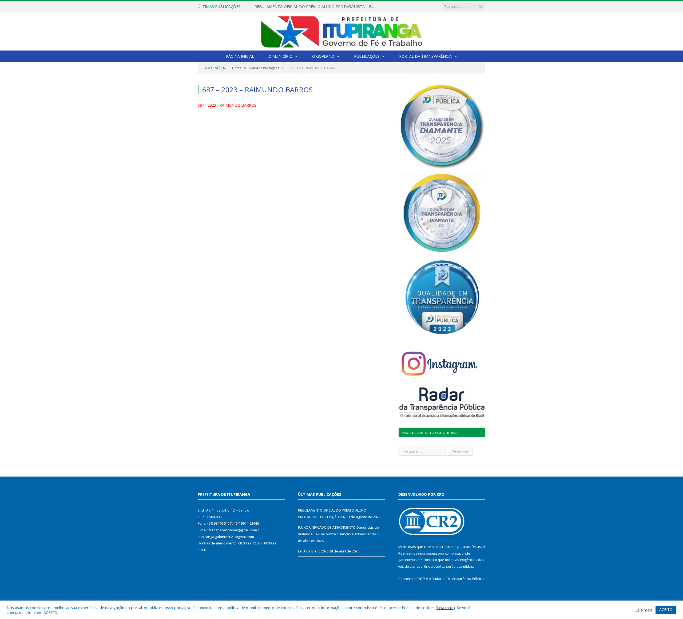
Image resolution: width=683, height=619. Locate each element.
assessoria (435, 553)
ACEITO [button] (666, 609)
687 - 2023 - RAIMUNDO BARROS (227, 105)
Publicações (366, 56)
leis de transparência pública (421, 566)
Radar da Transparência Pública (458, 578)
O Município (280, 56)
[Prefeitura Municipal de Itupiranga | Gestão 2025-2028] (341, 30)
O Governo (323, 56)
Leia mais (445, 607)
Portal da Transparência (425, 56)
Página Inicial (240, 56)
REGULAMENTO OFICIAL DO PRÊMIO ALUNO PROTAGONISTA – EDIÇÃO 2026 (316, 6)
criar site (431, 546)
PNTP (420, 578)
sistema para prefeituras (464, 546)
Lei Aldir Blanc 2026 (313, 551)
